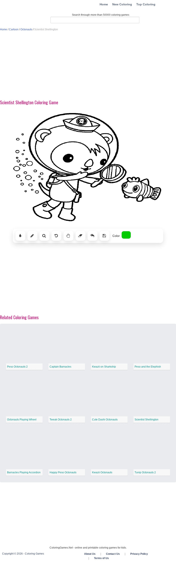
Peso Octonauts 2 (17, 366)
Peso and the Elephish (148, 366)
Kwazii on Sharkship (104, 366)
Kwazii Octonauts (102, 472)
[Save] (104, 236)
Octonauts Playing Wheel (21, 419)
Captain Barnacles (60, 366)
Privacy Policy (139, 553)
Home (104, 4)
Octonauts (26, 29)
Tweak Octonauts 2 (61, 419)
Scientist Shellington (146, 419)
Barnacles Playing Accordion (24, 472)
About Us (90, 553)
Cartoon (13, 29)
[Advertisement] (88, 66)
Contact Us (113, 553)
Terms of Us (101, 558)
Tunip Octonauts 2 (145, 472)
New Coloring (122, 4)
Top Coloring (145, 4)
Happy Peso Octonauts (63, 472)
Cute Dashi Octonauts (105, 419)
